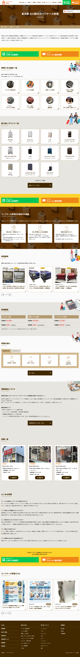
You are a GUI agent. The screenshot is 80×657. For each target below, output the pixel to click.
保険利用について (5, 639)
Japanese (69, 11)
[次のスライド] (10, 294)
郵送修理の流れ (16, 351)
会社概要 (2, 652)
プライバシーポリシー (10, 652)
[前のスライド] (2, 294)
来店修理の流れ (6, 351)
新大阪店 (58, 464)
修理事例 (3, 628)
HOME (2, 625)
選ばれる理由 (4, 632)
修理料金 (3, 646)
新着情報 (3, 642)
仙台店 (4, 464)
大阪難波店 (32, 464)
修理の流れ (3, 635)
